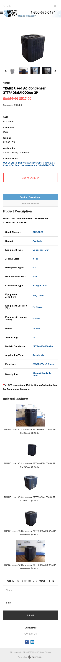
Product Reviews (31, 203)
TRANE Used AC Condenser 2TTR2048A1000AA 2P (30, 565)
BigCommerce (35, 657)
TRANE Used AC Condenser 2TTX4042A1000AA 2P (30, 429)
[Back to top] (52, 647)
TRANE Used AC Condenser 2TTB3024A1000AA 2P (30, 497)
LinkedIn (32, 642)
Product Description (30, 197)
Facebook (27, 642)
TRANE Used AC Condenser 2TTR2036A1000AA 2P (30, 531)
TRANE (6, 83)
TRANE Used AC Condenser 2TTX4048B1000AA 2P (30, 463)
